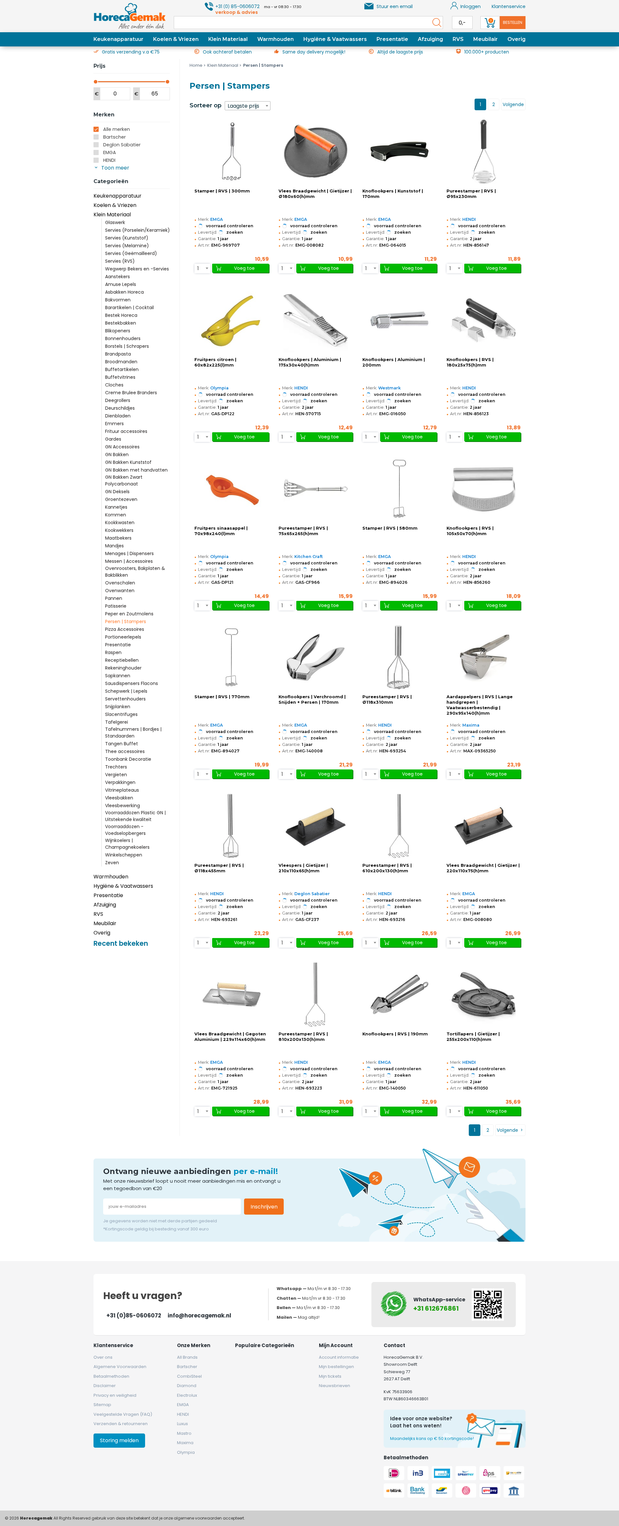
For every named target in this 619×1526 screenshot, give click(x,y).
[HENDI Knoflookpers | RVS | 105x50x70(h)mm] (483, 489)
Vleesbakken (119, 798)
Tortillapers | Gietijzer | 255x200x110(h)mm (473, 1037)
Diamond (186, 1386)
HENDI (109, 160)
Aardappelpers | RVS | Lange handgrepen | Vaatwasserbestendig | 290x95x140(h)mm (480, 705)
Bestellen (512, 22)
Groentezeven (121, 499)
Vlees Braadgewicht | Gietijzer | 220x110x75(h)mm (483, 868)
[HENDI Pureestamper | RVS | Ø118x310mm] (399, 657)
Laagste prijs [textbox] (243, 106)
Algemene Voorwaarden (119, 1367)
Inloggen (470, 6)
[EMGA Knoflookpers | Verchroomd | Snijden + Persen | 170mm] (315, 657)
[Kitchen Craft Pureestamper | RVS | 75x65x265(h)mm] (315, 489)
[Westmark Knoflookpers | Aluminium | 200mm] (399, 320)
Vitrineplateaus (122, 790)
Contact (394, 1345)
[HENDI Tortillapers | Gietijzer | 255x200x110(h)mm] (483, 994)
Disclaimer (104, 1386)
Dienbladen (118, 416)
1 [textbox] (198, 268)
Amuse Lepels (120, 284)
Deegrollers (117, 400)
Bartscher (114, 137)
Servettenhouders (125, 699)
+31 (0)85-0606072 (133, 1315)
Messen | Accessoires (129, 561)
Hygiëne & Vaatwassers (335, 39)
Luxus (182, 1424)
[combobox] (247, 105)
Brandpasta (118, 354)
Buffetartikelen (122, 369)
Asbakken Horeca (124, 292)
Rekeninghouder (123, 668)
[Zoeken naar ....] (435, 22)
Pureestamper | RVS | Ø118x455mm (219, 868)
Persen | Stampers (125, 621)
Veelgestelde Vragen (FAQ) (122, 1414)
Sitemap (102, 1405)
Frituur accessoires (126, 431)
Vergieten (116, 774)
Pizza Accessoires (124, 629)
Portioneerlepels (123, 637)
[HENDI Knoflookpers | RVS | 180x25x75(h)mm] (483, 320)
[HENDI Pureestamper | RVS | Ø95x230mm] (483, 151)
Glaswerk (115, 222)
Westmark (389, 388)
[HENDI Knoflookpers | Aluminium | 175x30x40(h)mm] (315, 320)
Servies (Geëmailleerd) (131, 253)
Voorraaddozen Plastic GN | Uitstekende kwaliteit (135, 816)
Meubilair (485, 39)
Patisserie (115, 606)
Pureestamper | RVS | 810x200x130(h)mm (303, 1037)
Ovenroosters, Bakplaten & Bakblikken (135, 571)
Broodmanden (121, 361)
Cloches (114, 385)
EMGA (109, 152)
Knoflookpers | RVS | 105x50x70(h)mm (470, 531)
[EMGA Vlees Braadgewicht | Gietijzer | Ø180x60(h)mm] (315, 151)
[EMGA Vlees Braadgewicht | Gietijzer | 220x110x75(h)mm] (483, 826)
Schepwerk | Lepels (126, 691)
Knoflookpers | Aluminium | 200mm (393, 362)
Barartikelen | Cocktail (129, 307)
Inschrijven (264, 1206)
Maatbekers (118, 538)
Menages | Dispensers (129, 553)
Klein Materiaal (228, 39)
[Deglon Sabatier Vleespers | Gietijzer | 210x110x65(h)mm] (315, 826)
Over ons (103, 1357)
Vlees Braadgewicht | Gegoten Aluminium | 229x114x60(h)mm (230, 1037)
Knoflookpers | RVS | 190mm (395, 1034)
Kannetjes (116, 507)
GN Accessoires (122, 447)
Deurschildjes (120, 408)
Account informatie (339, 1357)
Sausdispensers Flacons (131, 683)
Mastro (184, 1433)
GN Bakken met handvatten (136, 470)
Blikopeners (117, 331)
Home (196, 65)
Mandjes (114, 546)
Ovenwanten (119, 590)
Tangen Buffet (121, 743)
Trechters (116, 767)
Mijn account (336, 1345)
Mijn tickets (330, 1376)
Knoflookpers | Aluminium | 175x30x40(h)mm (310, 362)
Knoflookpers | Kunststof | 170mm (392, 194)
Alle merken (116, 129)
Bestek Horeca (121, 315)
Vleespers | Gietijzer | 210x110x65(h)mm (303, 868)
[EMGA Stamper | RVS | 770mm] (231, 657)
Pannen (113, 598)
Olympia (219, 388)
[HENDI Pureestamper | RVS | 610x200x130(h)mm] (399, 826)
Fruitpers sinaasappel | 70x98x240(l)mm (221, 531)
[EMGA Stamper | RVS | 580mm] (399, 489)
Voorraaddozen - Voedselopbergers (125, 829)
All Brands (187, 1357)
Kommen (115, 515)
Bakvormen (118, 300)
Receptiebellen (122, 660)
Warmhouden (275, 39)
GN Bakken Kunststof (128, 462)
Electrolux (187, 1395)
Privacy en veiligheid (114, 1395)
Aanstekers (117, 276)
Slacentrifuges (121, 714)
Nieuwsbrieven (334, 1386)
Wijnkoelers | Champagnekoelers (127, 843)
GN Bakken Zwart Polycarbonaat (123, 480)
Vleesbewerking (122, 805)
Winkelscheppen (123, 855)
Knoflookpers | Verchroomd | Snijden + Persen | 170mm (312, 699)
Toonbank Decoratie (128, 759)
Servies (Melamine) (127, 245)
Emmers (114, 423)
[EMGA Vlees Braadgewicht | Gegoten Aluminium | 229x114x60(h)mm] (231, 994)
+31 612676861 (436, 1308)
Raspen (113, 652)
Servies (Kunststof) (126, 238)
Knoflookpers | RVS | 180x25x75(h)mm (470, 362)
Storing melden (119, 1440)
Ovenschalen (120, 583)
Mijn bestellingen (336, 1367)
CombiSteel (189, 1376)
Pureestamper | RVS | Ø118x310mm (387, 699)
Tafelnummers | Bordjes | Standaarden (133, 732)
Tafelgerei (116, 722)
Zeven (112, 862)
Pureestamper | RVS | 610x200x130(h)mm (387, 868)
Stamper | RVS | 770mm (222, 696)
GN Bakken (117, 454)
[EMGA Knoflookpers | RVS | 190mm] (399, 994)
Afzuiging (430, 39)
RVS (458, 39)
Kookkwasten (119, 522)
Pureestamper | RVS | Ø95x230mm (471, 194)
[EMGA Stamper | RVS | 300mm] (231, 151)
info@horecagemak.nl (199, 1315)
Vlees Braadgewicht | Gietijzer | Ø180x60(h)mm (315, 194)
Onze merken (193, 1345)
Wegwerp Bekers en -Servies (137, 269)
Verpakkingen (120, 782)
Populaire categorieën (264, 1345)
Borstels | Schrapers (127, 346)
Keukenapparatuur (118, 39)
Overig (516, 39)
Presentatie (392, 39)
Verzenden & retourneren (120, 1424)
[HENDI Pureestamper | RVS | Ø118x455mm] (231, 826)
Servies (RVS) (120, 261)
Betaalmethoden (111, 1376)
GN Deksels (117, 491)
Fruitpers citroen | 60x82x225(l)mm (215, 362)
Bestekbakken (120, 323)
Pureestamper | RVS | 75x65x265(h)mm (303, 531)
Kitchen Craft (308, 556)
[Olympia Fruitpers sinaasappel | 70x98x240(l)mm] (231, 489)
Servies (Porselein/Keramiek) (137, 230)
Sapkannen (117, 675)
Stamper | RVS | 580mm (390, 528)
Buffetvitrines (120, 377)
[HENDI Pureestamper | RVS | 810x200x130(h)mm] (315, 994)
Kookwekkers (119, 530)
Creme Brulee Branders (131, 392)
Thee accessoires (125, 751)
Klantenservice (509, 6)
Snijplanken (117, 706)
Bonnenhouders (123, 338)
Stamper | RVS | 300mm (222, 191)
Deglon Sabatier (122, 145)
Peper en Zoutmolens (129, 614)
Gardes (113, 439)
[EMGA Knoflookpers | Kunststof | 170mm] (399, 151)
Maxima (470, 725)
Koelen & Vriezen (176, 39)
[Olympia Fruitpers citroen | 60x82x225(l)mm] (231, 320)
